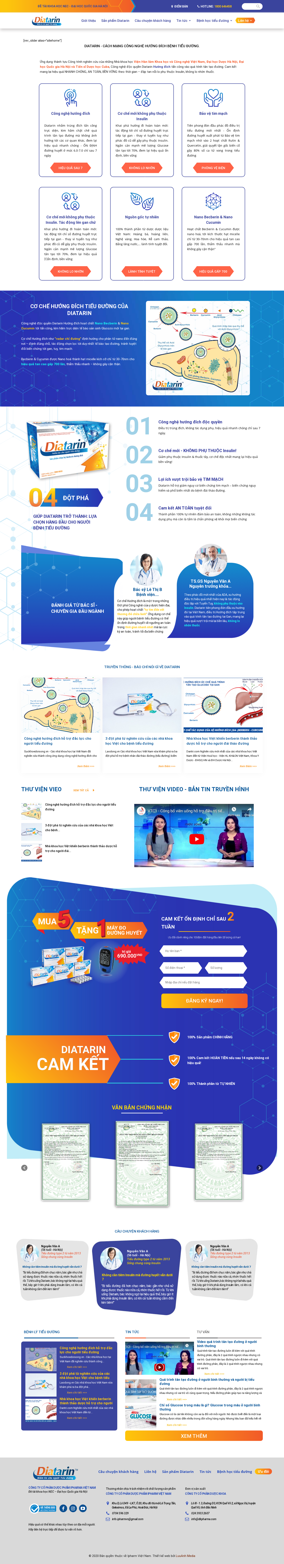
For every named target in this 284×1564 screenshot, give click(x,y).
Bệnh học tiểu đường (213, 21)
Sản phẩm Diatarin (115, 21)
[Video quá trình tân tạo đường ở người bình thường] (159, 1367)
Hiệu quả (34, 1524)
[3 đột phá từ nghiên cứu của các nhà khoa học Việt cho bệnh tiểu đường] (142, 705)
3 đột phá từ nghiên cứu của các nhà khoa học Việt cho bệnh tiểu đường (85, 1378)
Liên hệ (243, 21)
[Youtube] (83, 1508)
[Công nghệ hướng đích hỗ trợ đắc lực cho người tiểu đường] (60, 705)
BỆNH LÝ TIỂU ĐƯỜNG (42, 1332)
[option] (142, 1147)
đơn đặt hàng (205, 937)
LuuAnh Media (185, 1556)
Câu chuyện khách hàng (153, 21)
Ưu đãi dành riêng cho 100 (183, 937)
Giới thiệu (88, 21)
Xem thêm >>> (85, 766)
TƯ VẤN (203, 1332)
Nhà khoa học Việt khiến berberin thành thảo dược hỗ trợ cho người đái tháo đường (86, 1403)
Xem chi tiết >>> (77, 1367)
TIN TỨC (132, 1332)
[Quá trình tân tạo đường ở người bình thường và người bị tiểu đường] (140, 1391)
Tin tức (182, 21)
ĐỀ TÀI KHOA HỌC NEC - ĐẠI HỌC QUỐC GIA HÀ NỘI (73, 6)
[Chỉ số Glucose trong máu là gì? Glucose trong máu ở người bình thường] (140, 1416)
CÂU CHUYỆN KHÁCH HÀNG (137, 1231)
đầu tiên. (217, 937)
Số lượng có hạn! (232, 937)
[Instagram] (73, 1508)
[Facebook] (63, 1508)
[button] (24, 1168)
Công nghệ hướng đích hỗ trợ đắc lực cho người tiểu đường (86, 1350)
